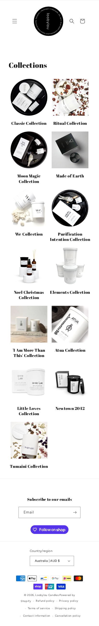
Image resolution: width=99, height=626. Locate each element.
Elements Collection (70, 292)
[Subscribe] (75, 512)
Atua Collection (70, 350)
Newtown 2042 (70, 408)
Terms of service (39, 608)
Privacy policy (68, 600)
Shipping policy (65, 608)
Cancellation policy (68, 615)
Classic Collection (28, 123)
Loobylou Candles (47, 595)
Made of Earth (70, 176)
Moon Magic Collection (28, 178)
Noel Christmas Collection (29, 295)
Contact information (36, 615)
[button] (14, 21)
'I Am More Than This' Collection (29, 353)
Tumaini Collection (29, 466)
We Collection (29, 234)
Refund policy (45, 600)
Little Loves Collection (29, 411)
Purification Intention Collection (70, 237)
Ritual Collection (70, 123)
